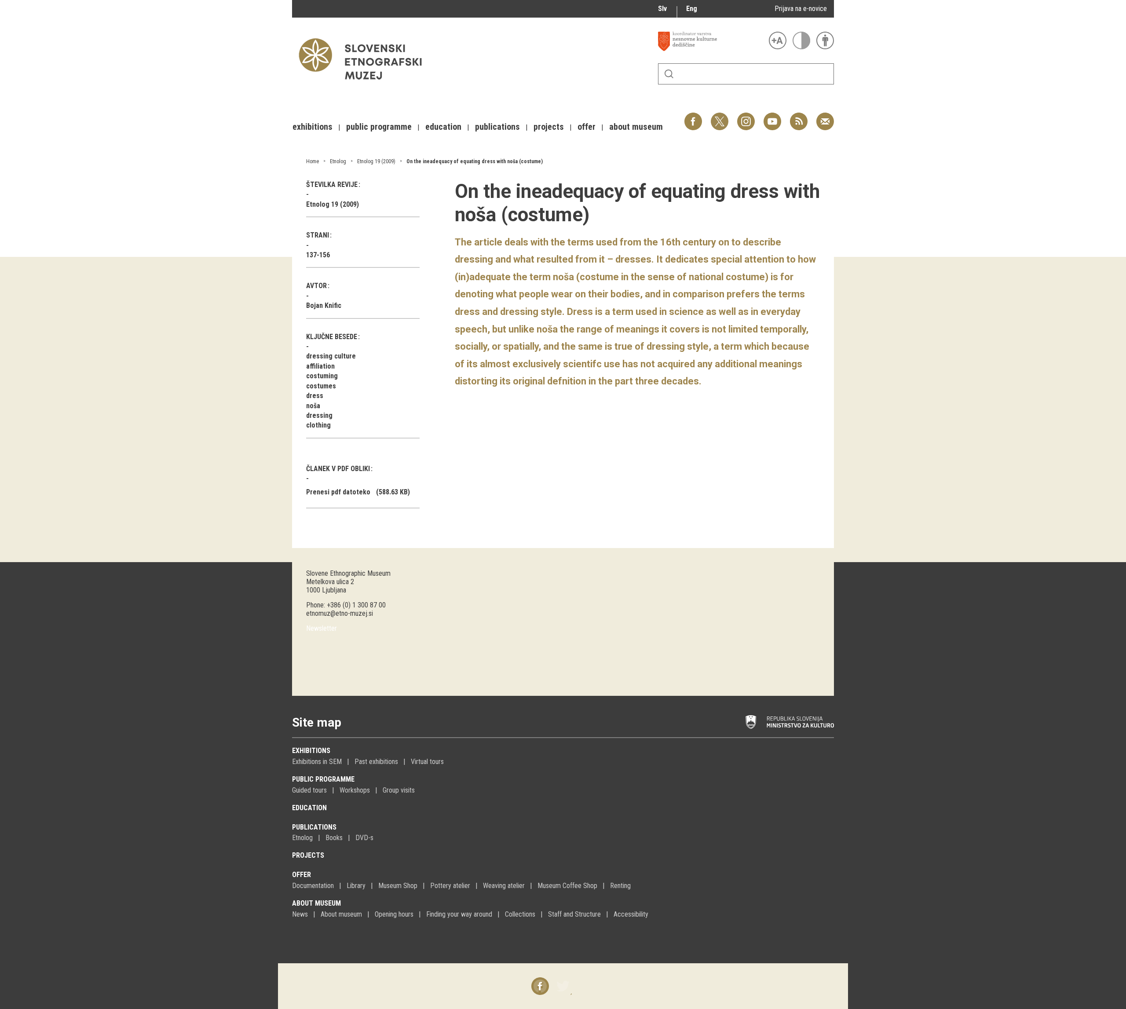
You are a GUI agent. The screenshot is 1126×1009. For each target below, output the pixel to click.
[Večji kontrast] (801, 40)
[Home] (364, 84)
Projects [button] (549, 126)
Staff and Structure (574, 914)
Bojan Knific (323, 305)
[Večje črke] (777, 40)
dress (314, 395)
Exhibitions (311, 750)
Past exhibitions (376, 761)
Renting (620, 885)
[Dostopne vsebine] (825, 40)
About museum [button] (636, 126)
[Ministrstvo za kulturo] (790, 722)
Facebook (693, 117)
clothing (318, 425)
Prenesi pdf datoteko (338, 492)
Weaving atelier (504, 885)
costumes (321, 386)
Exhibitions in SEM (317, 761)
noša (313, 406)
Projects (308, 855)
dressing (319, 415)
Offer (301, 874)
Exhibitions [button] (312, 126)
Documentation (313, 885)
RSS (796, 117)
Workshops (355, 790)
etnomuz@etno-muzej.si (339, 613)
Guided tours (309, 790)
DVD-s (364, 838)
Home (312, 161)
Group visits (399, 790)
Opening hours (394, 914)
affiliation (320, 366)
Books (334, 838)
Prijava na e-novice (801, 8)
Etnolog (338, 161)
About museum (316, 903)
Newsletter (321, 628)
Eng (691, 8)
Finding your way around (459, 914)
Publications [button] (497, 126)
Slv (662, 8)
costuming (322, 376)
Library (356, 885)
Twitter (719, 117)
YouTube (772, 117)
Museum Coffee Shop (567, 885)
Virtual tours (427, 761)
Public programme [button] (379, 126)
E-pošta (825, 117)
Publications (314, 827)
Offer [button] (587, 126)
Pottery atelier (450, 885)
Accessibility (631, 914)
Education (309, 808)
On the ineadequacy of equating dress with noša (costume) (474, 161)
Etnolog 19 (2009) (376, 161)
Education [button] (443, 126)
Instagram (746, 117)
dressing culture (331, 356)
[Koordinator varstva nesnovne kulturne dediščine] (711, 41)
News (300, 914)
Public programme (323, 779)
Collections (520, 914)
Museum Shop (397, 885)
